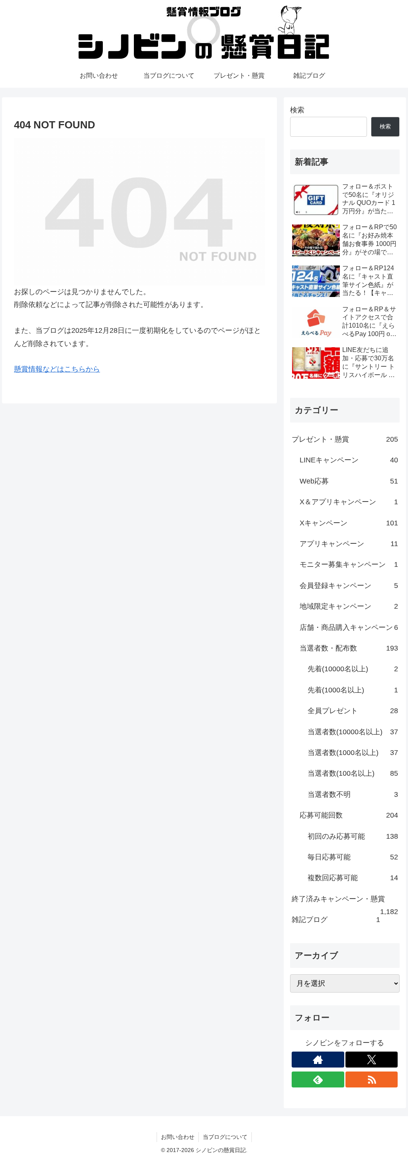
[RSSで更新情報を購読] (371, 1079)
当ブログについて (225, 1137)
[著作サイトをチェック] (318, 1060)
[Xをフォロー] (371, 1060)
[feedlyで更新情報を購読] (318, 1079)
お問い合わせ (177, 1137)
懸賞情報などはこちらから (57, 369)
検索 (297, 110)
